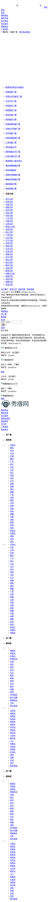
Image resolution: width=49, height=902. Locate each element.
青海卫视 (9, 285)
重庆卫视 (9, 265)
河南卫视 (9, 216)
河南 (12, 475)
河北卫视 (9, 213)
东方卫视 (9, 257)
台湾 (12, 539)
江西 (12, 503)
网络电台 (4, 27)
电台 (45, 7)
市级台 (12, 653)
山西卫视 (9, 229)
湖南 (12, 486)
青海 (12, 528)
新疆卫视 (9, 276)
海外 (12, 542)
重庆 (12, 459)
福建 (12, 492)
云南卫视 (9, 268)
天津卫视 (9, 251)
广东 (12, 462)
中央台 (12, 445)
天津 (12, 456)
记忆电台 (4, 21)
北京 (12, 451)
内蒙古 (12, 533)
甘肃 (12, 525)
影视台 (12, 733)
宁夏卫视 (9, 221)
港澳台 (12, 633)
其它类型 (13, 706)
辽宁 (12, 481)
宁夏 (12, 517)
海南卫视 (9, 246)
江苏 (12, 470)
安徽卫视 (9, 254)
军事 (12, 758)
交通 (12, 662)
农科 (12, 763)
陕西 (12, 500)
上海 (12, 453)
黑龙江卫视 (10, 227)
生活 (12, 670)
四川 (12, 464)
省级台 (12, 651)
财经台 (12, 724)
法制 (12, 755)
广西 (12, 495)
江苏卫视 (9, 249)
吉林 (12, 506)
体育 (12, 692)
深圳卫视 (9, 279)
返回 (3, 328)
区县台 (12, 656)
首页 (3, 13)
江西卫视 (9, 224)
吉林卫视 (9, 243)
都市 (12, 675)
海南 (12, 520)
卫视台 (12, 711)
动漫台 (12, 749)
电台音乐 (4, 24)
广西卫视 (9, 235)
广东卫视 (9, 218)
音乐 (12, 664)
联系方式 (13, 289)
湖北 (12, 489)
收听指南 (30, 289)
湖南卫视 (9, 207)
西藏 (12, 514)
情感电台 (4, 15)
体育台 (12, 730)
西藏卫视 (9, 282)
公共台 (12, 736)
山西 (12, 498)
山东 (12, 467)
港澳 (12, 536)
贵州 (12, 511)
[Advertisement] (24, 59)
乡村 (12, 684)
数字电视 (13, 766)
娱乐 (12, 686)
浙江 (12, 473)
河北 (12, 478)
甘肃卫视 (9, 202)
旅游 (12, 681)
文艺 (12, 673)
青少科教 (13, 698)
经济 (12, 667)
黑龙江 (12, 531)
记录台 (12, 747)
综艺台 (12, 727)
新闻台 (12, 722)
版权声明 (22, 289)
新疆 (12, 522)
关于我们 (4, 289)
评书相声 (13, 695)
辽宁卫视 (9, 240)
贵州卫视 (9, 263)
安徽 (12, 484)
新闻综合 (13, 659)
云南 (12, 509)
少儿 (12, 741)
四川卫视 (9, 232)
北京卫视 (9, 210)
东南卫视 (9, 205)
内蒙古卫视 (10, 274)
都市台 (12, 738)
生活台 (12, 752)
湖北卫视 (9, 260)
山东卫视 (9, 238)
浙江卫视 (9, 199)
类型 (3, 10)
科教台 (12, 744)
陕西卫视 (9, 271)
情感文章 (4, 18)
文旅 (12, 760)
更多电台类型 (24, 32)
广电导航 (4, 29)
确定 (3, 372)
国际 (12, 448)
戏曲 (12, 689)
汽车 (12, 703)
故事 (12, 678)
